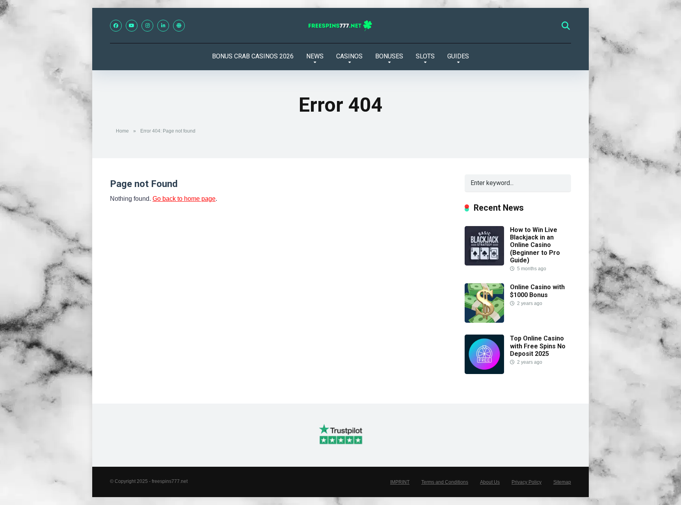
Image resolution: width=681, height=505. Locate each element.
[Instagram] (147, 26)
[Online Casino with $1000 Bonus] (484, 320)
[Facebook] (116, 26)
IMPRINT (399, 482)
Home (122, 131)
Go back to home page (184, 198)
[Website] (179, 26)
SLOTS (425, 56)
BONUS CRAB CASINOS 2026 (253, 56)
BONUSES (389, 56)
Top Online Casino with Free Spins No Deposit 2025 (538, 346)
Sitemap (562, 482)
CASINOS (349, 56)
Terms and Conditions (444, 482)
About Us (490, 482)
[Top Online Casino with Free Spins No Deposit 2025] (484, 371)
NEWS (315, 56)
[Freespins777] (341, 26)
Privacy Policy (526, 482)
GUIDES (458, 56)
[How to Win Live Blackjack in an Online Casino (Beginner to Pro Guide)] (484, 263)
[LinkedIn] (163, 26)
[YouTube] (132, 26)
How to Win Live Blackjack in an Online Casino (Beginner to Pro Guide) (535, 245)
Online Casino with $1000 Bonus (537, 290)
